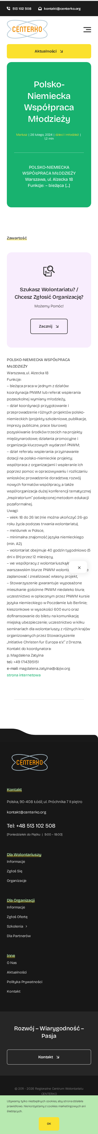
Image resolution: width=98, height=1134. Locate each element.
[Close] (79, 568)
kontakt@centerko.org (26, 812)
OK (49, 1124)
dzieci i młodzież (67, 135)
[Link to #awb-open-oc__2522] (87, 29)
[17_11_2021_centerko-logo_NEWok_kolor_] (27, 21)
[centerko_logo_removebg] (29, 751)
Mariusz (21, 135)
